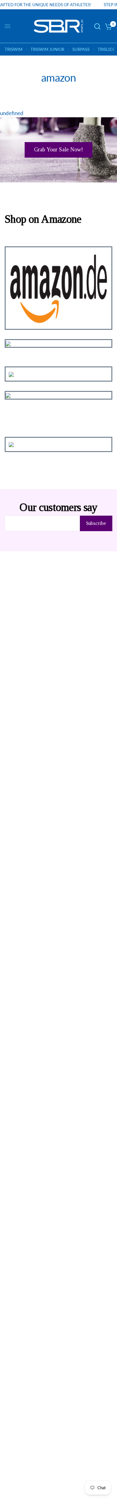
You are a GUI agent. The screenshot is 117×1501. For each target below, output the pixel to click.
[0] (107, 26)
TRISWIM (13, 49)
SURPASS (81, 49)
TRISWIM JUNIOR (47, 49)
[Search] (97, 26)
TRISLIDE (106, 49)
